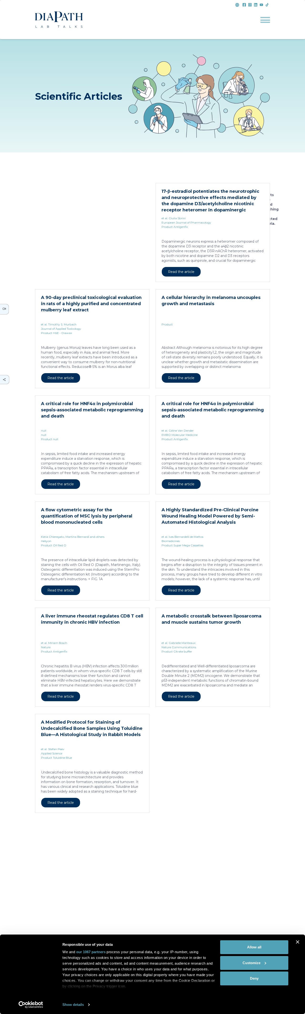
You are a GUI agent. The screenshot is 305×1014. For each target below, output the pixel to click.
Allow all (254, 947)
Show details (73, 1005)
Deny (254, 978)
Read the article (60, 272)
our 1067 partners (91, 952)
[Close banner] (297, 942)
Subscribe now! (212, 901)
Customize (251, 963)
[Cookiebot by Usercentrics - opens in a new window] (31, 1004)
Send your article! (92, 901)
